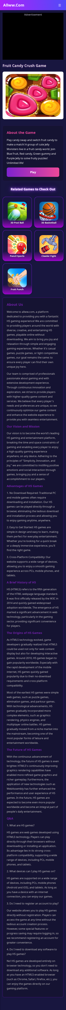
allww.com (13, 5)
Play (33, 172)
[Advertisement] (33, 37)
